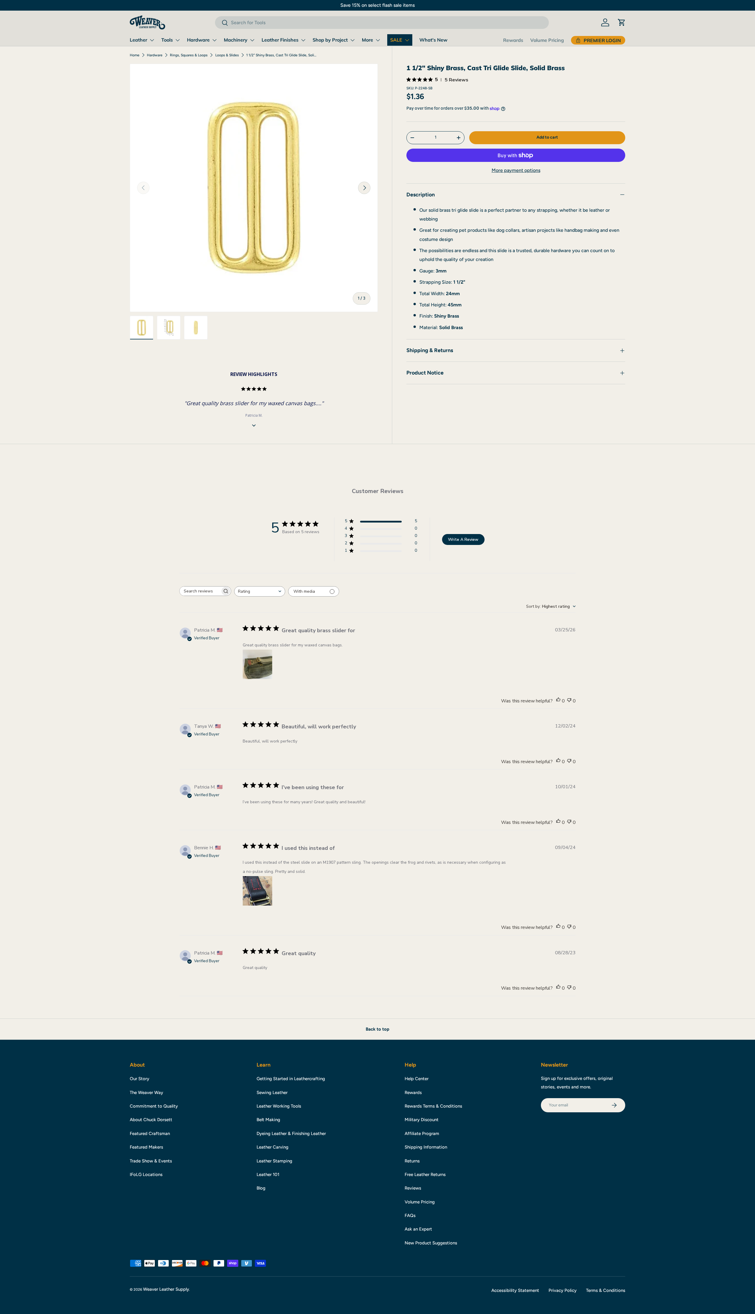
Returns (412, 1161)
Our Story (139, 1078)
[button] (621, 22)
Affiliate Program (422, 1133)
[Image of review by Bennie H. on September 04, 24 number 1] (257, 891)
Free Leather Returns (425, 1174)
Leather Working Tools (279, 1106)
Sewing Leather (272, 1092)
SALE (396, 40)
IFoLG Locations (146, 1174)
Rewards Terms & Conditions (433, 1106)
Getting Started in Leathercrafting (291, 1078)
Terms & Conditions (605, 1290)
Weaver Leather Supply (166, 1289)
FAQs (410, 1215)
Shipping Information (426, 1147)
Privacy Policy (563, 1290)
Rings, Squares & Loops (189, 55)
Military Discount (422, 1119)
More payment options (516, 170)
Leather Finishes (280, 40)
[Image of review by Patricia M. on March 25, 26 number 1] (257, 664)
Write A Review (463, 539)
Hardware (198, 40)
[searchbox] (200, 591)
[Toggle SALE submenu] (407, 40)
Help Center (417, 1078)
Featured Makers (146, 1147)
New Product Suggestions (431, 1243)
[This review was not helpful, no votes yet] (569, 701)
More (367, 40)
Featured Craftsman (150, 1133)
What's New (433, 40)
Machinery (235, 40)
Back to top (377, 1029)
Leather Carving (272, 1147)
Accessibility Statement (515, 1290)
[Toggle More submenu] (377, 40)
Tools (167, 40)
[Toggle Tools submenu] (177, 40)
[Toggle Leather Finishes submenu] (303, 40)
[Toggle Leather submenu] (151, 40)
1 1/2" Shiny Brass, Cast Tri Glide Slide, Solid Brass (281, 55)
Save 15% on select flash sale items (377, 5)
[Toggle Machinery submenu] (252, 40)
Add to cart (547, 137)
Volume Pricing (547, 40)
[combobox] (382, 22)
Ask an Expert (418, 1229)
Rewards (513, 40)
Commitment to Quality (154, 1106)
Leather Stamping (274, 1161)
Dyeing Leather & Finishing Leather (291, 1133)
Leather (138, 40)
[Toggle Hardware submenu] (214, 40)
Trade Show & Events (151, 1161)
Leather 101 (268, 1174)
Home (134, 55)
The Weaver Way (146, 1092)
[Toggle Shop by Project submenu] (352, 40)
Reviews (413, 1188)
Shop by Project (330, 40)
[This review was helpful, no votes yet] (558, 701)
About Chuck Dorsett (151, 1119)
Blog (261, 1188)
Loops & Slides (227, 55)
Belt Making (268, 1119)
